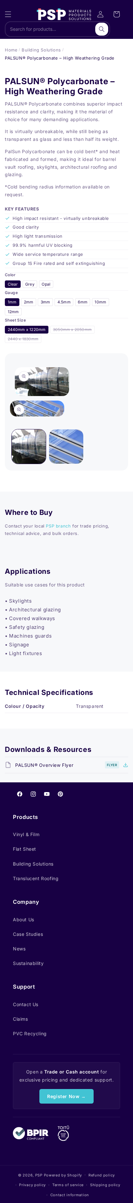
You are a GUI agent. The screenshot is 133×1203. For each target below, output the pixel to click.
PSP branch (58, 525)
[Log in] (100, 14)
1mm (12, 302)
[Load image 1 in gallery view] (29, 446)
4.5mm (64, 302)
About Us (23, 919)
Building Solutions (41, 49)
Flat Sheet (24, 849)
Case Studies (28, 934)
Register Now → (66, 1096)
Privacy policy (32, 1185)
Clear (13, 284)
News (19, 948)
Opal (46, 284)
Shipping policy (105, 1185)
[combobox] (57, 29)
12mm (13, 311)
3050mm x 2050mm (74, 330)
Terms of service (68, 1185)
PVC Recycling (30, 1033)
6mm (82, 302)
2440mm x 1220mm (27, 329)
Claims (20, 1019)
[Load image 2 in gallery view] (66, 446)
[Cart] (116, 14)
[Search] (101, 29)
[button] (8, 14)
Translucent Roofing (35, 878)
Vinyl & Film (26, 834)
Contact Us (25, 1004)
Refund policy (101, 1175)
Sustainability (28, 963)
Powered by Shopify (63, 1175)
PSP (39, 1175)
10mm (100, 302)
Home (11, 49)
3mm (45, 302)
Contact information (69, 1195)
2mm (29, 302)
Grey (30, 284)
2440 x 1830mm (24, 339)
